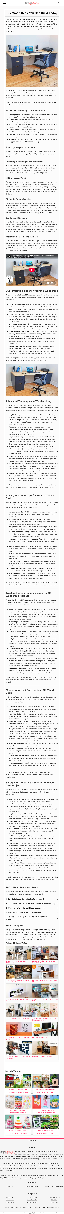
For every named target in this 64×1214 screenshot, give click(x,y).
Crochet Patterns (32, 1197)
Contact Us (9, 1186)
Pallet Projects (9, 1202)
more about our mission (11, 1175)
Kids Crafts (54, 1202)
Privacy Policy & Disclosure (54, 1186)
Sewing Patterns (32, 1202)
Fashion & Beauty (54, 1197)
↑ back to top (32, 1140)
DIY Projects (10, 1200)
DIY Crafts (9, 1197)
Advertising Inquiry (32, 1186)
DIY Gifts (54, 1200)
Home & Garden (32, 1200)
